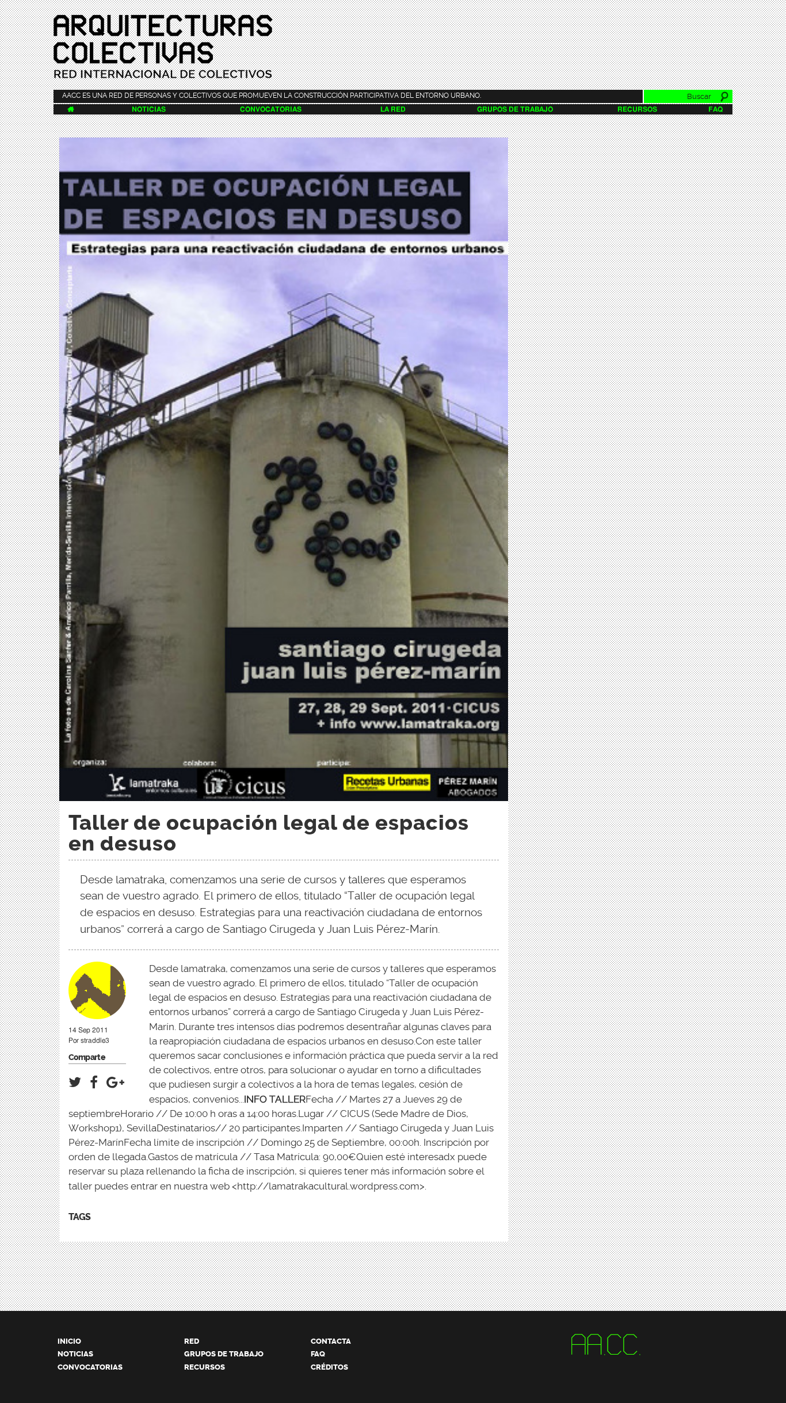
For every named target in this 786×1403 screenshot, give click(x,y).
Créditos (329, 1367)
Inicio (69, 1341)
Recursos (637, 109)
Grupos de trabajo (515, 109)
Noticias (149, 109)
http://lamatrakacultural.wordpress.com (328, 1186)
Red (191, 1341)
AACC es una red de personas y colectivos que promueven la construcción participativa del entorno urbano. (271, 96)
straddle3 (95, 1040)
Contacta (331, 1341)
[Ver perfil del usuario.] (97, 1014)
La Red (393, 109)
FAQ (715, 109)
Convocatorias (271, 109)
